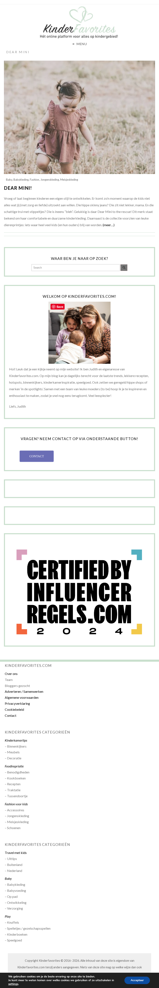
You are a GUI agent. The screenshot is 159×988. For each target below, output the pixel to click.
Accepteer (137, 980)
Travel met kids (16, 853)
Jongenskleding (49, 179)
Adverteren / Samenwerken (24, 691)
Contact (10, 715)
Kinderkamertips (16, 740)
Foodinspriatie (14, 766)
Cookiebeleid (14, 709)
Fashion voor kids (16, 804)
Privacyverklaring (17, 703)
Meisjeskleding (69, 179)
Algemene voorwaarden (22, 697)
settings (13, 984)
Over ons (11, 674)
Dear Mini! (18, 188)
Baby (9, 179)
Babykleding (21, 179)
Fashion (34, 179)
